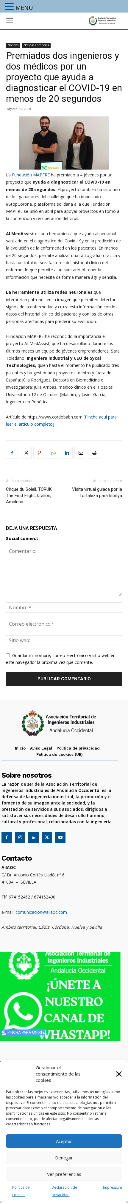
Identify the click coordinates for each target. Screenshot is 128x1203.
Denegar (64, 1158)
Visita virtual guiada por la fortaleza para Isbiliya (97, 492)
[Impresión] (94, 453)
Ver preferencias (64, 1174)
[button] (119, 1074)
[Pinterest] (39, 453)
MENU (24, 8)
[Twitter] (26, 453)
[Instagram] (20, 837)
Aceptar (64, 1141)
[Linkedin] (67, 453)
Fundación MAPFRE (31, 175)
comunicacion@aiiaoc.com (41, 912)
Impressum (112, 1187)
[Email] (80, 453)
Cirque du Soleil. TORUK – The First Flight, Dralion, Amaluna (31, 495)
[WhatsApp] (53, 453)
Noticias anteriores (36, 45)
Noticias (13, 45)
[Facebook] (12, 453)
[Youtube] (60, 837)
